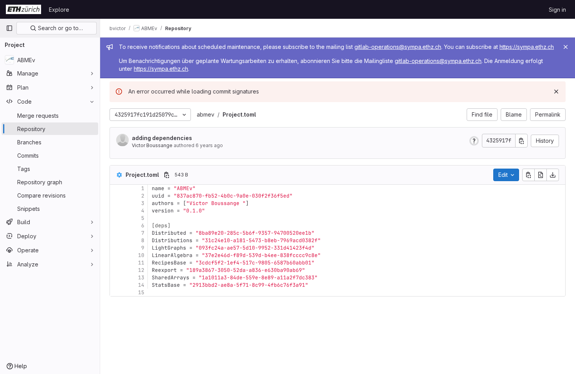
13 (141, 277)
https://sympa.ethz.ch (527, 46)
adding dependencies (162, 138)
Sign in (557, 9)
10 (141, 255)
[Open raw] (540, 175)
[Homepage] (23, 9)
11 (141, 262)
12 (141, 270)
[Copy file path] (166, 175)
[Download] (552, 175)
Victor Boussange (152, 145)
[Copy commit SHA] (521, 140)
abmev (205, 114)
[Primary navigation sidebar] (9, 28)
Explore (59, 9)
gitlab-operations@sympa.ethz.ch (397, 46)
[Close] (565, 47)
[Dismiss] (556, 91)
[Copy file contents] (528, 175)
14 (141, 285)
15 (141, 292)
